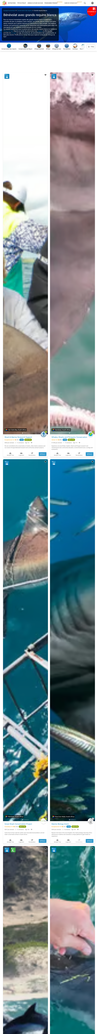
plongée (13, 33)
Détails (42, 454)
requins (40, 31)
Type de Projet (21, 3)
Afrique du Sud (8, 31)
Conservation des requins (24, 10)
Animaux (75, 49)
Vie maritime (66, 49)
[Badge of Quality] (46, 432)
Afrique (48, 49)
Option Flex (28, 439)
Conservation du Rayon (25, 49)
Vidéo (21, 439)
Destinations (12, 3)
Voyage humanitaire (9, 10)
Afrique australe (39, 49)
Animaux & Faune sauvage (35, 3)
